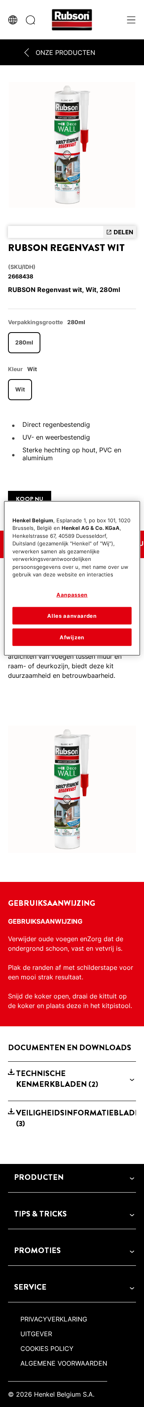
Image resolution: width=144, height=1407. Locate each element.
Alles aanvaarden (71, 616)
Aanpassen (72, 595)
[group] (72, 147)
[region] (72, 578)
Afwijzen (72, 637)
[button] (72, 1079)
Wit (20, 389)
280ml (24, 342)
